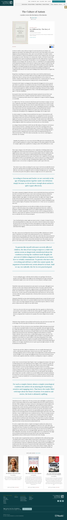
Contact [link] (4, 503)
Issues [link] (29, 1)
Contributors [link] (33, 1)
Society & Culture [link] (31, 4)
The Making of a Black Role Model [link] (13, 473)
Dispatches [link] (56, 4)
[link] (65, 7)
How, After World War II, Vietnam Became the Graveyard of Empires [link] (54, 474)
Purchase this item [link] (33, 37)
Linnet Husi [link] (34, 17)
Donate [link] (49, 1)
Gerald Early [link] (14, 475)
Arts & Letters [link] (24, 4)
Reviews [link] (60, 4)
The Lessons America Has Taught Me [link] (33, 473)
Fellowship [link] (42, 1)
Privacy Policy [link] (6, 514)
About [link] (38, 1)
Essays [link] (52, 4)
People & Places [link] (39, 4)
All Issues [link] (16, 496)
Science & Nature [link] (45, 4)
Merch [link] (46, 1)
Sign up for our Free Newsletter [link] (59, 1)
